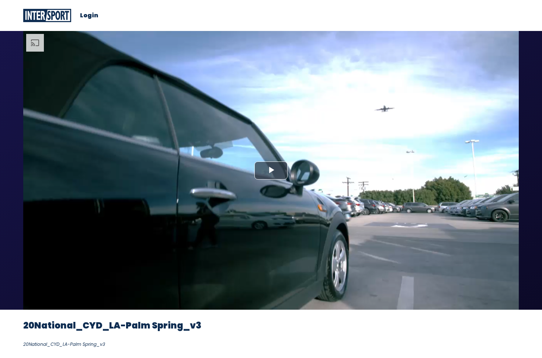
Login (89, 15)
